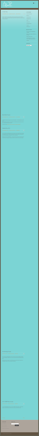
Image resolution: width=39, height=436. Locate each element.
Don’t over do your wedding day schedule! (31, 32)
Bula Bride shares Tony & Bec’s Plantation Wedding (13, 124)
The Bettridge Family (6, 351)
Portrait (16, 353)
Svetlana (28, 40)
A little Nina (5, 11)
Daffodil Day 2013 (6, 128)
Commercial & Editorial (5, 428)
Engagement (28, 18)
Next (24, 417)
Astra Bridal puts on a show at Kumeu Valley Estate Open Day (31, 38)
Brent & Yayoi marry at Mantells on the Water (31, 34)
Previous (3, 417)
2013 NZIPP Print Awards (7, 401)
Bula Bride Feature (6, 115)
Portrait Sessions (4, 426)
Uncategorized (28, 23)
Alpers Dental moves (29, 36)
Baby (27, 15)
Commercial (18, 130)
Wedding (28, 26)
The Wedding (4, 423)
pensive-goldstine (12, 130)
